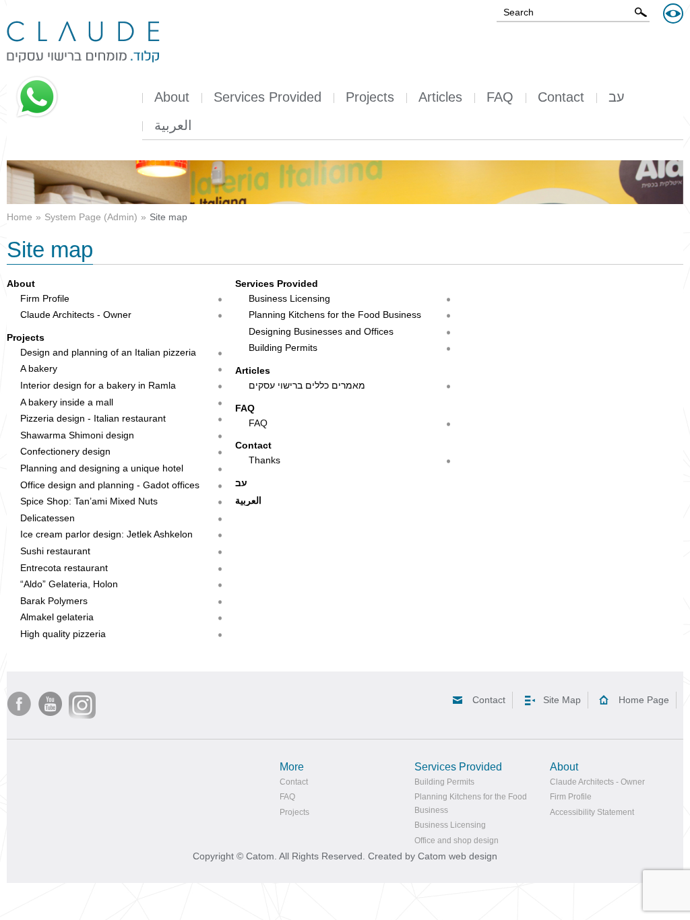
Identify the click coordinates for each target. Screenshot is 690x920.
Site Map (562, 699)
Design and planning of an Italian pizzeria (108, 352)
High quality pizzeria (63, 633)
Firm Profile (44, 298)
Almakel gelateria (57, 617)
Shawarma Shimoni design (77, 435)
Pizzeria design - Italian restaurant (93, 418)
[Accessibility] (673, 13)
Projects (25, 337)
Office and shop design (456, 840)
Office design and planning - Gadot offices (109, 485)
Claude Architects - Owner (75, 314)
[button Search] (641, 12)
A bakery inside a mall (66, 402)
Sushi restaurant (55, 551)
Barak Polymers (54, 600)
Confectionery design (65, 451)
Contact (253, 445)
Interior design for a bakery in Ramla (98, 385)
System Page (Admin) (90, 216)
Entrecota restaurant (64, 567)
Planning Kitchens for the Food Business (335, 314)
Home (19, 216)
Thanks (264, 460)
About (21, 283)
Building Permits (283, 347)
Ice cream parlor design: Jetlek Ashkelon (106, 534)
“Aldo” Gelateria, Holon (69, 584)
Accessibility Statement (592, 812)
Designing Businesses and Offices (321, 331)
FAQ (245, 408)
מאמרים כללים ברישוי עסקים (307, 385)
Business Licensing (289, 298)
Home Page (644, 699)
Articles (252, 370)
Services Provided (276, 283)
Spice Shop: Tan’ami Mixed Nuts (89, 501)
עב (241, 483)
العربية (248, 500)
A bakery (38, 368)
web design (473, 856)
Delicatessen (47, 518)
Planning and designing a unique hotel (101, 468)
